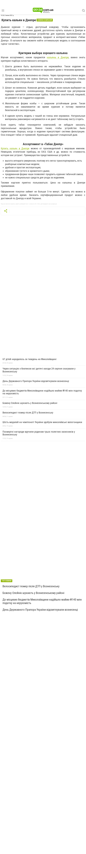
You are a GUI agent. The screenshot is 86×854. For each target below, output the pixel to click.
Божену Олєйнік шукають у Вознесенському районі (30, 403)
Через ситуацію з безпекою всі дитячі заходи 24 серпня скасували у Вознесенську (39, 370)
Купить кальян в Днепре (15, 148)
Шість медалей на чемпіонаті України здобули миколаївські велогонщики (42, 422)
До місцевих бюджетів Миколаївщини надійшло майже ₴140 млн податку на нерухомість (42, 392)
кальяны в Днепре (58, 57)
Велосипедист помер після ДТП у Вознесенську (28, 412)
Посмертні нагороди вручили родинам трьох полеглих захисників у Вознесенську (39, 433)
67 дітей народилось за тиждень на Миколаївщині (29, 359)
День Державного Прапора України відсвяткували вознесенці (36, 381)
